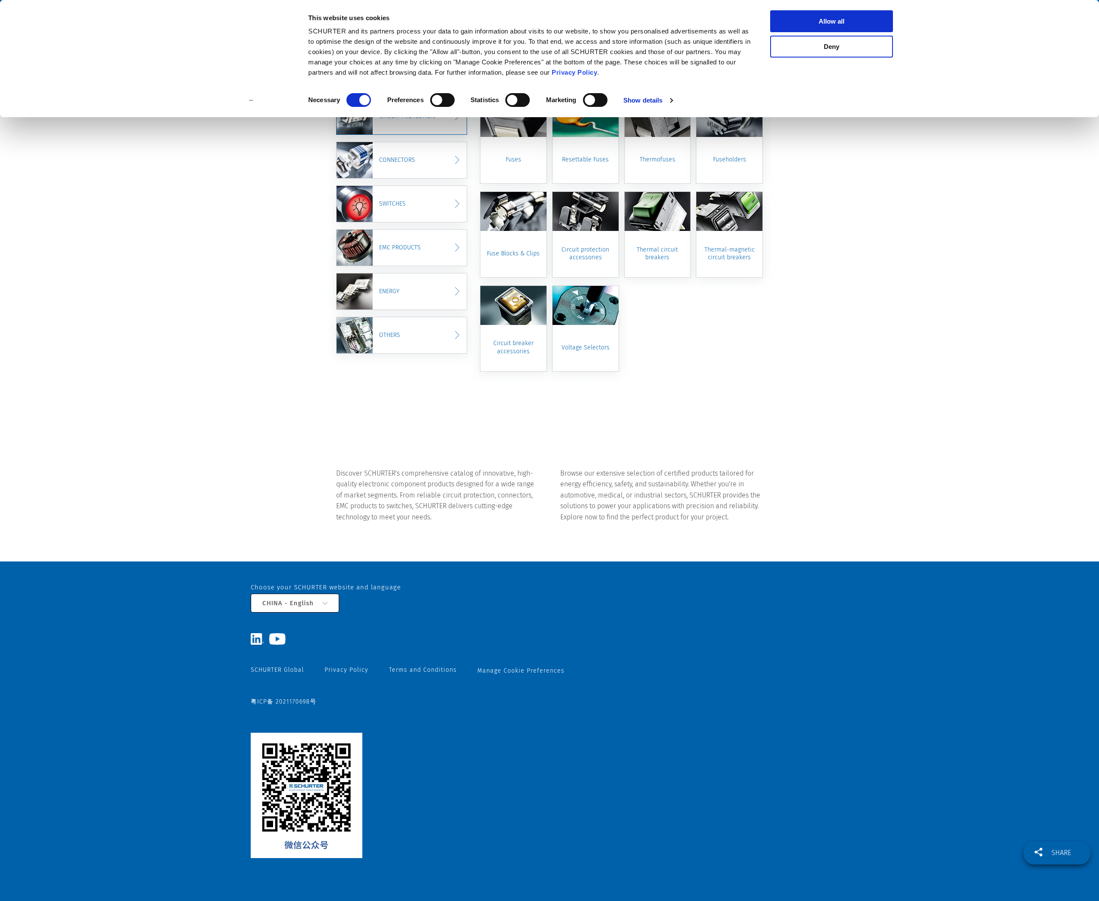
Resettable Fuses (585, 159)
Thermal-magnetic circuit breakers (729, 253)
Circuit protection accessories (585, 253)
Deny (831, 46)
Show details (642, 100)
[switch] (442, 100)
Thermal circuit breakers (657, 253)
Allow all (831, 21)
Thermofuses (657, 159)
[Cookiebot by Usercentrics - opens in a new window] (251, 100)
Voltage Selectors (586, 347)
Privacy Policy (574, 72)
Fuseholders (729, 159)
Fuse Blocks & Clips (513, 253)
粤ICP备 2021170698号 (283, 701)
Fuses (513, 159)
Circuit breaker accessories (513, 347)
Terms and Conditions (423, 669)
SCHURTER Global (277, 669)
